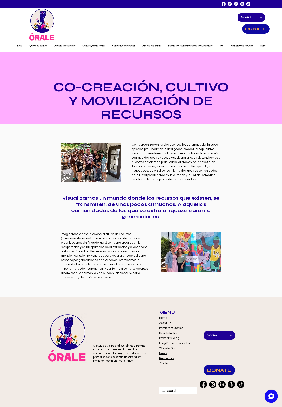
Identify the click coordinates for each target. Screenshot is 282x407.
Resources (166, 358)
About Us (165, 323)
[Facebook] (224, 4)
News (163, 353)
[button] (241, 46)
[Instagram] (230, 4)
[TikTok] (248, 4)
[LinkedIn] (236, 4)
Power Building (169, 338)
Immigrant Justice (171, 328)
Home (163, 317)
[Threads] (242, 4)
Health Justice (168, 333)
